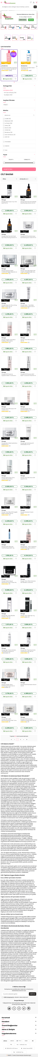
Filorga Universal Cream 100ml (27, 512)
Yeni (6, 150)
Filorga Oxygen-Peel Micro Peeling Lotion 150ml (9, 340)
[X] (14, 1010)
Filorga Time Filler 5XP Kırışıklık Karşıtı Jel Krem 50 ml (9, 512)
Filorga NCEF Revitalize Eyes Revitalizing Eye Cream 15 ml (28, 236)
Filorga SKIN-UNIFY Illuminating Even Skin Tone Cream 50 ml (9, 719)
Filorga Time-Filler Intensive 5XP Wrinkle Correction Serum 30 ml (28, 581)
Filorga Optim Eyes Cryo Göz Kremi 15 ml (9, 202)
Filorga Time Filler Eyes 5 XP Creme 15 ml (9, 409)
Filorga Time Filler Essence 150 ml (28, 340)
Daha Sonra (23, 19)
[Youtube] (9, 1010)
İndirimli (7, 146)
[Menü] (1, 2)
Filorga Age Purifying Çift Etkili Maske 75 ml (27, 443)
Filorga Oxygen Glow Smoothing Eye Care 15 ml (28, 409)
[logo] (9, 2)
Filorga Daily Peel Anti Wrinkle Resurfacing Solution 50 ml (28, 202)
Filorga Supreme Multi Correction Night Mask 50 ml (9, 271)
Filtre (4, 179)
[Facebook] (19, 1010)
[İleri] (24, 739)
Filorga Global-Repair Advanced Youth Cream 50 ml (9, 581)
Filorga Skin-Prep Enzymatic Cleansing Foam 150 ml (28, 650)
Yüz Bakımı (8, 95)
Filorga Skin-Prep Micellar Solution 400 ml (8, 616)
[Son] (27, 739)
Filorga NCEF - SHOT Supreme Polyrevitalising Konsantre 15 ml (28, 547)
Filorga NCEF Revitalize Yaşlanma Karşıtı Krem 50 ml (28, 719)
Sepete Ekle (8, 79)
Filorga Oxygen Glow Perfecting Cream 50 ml (8, 685)
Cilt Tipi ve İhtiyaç (10, 92)
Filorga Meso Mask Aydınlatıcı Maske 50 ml (9, 443)
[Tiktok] (24, 1010)
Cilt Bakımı (8, 90)
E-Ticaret (13, 1055)
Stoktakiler (8, 141)
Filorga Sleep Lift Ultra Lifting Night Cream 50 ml (9, 305)
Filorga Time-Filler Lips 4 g (28, 615)
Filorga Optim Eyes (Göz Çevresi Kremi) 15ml (8, 478)
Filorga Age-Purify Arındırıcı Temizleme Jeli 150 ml (9, 650)
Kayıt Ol (32, 994)
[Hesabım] (33, 2)
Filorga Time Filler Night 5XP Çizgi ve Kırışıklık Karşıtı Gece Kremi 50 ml (28, 271)
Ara (35, 7)
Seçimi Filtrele (8, 169)
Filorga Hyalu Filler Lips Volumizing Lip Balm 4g (8, 547)
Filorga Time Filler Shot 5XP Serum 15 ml (28, 478)
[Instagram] (28, 1010)
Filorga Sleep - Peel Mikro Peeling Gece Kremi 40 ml (28, 305)
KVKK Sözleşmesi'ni (9, 997)
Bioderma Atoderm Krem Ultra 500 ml (28, 68)
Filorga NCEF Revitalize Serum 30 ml (28, 685)
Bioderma (5, 66)
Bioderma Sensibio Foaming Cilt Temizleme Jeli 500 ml (9, 68)
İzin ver (31, 19)
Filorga (4, 200)
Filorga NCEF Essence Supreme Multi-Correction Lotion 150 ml (9, 374)
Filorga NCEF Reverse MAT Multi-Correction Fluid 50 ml (28, 374)
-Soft (9, 1055)
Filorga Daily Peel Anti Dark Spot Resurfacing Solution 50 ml (9, 236)
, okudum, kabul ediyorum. (16, 997)
